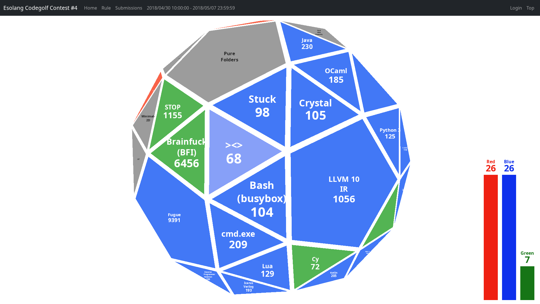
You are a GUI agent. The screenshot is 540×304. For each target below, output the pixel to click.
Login (516, 8)
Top (530, 8)
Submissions (128, 8)
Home (90, 8)
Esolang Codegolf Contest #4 (40, 8)
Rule (106, 8)
